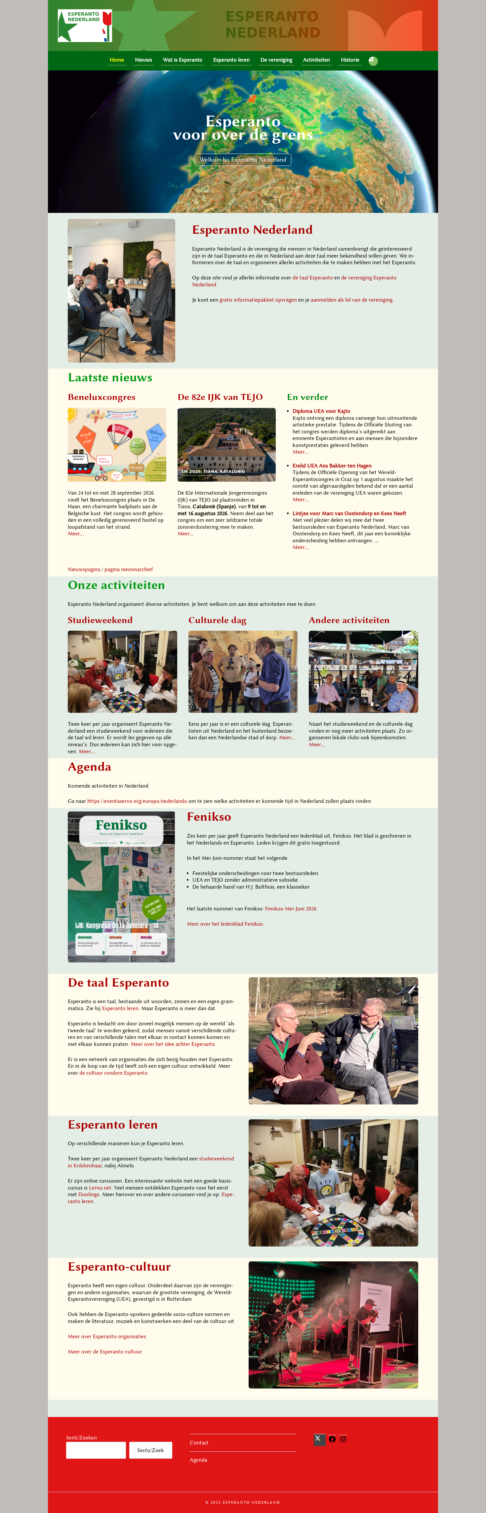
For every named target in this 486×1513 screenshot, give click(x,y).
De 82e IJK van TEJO (220, 396)
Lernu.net (100, 1188)
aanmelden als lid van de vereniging (351, 300)
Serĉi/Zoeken (81, 1438)
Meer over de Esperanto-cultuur (105, 1351)
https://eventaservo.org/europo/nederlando (137, 801)
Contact (199, 1443)
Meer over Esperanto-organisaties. (107, 1336)
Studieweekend (100, 619)
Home (117, 60)
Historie (350, 60)
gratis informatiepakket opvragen (258, 300)
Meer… (76, 533)
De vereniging (276, 60)
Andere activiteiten (349, 619)
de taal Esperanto (313, 277)
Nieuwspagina (84, 569)
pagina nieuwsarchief (128, 569)
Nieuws (143, 60)
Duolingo (89, 1194)
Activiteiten (316, 60)
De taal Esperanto (118, 982)
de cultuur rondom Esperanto (113, 1073)
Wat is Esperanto (182, 60)
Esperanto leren (231, 60)
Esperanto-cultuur (119, 1266)
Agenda (89, 766)
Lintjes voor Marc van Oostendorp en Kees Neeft (349, 513)
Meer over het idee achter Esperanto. (173, 1044)
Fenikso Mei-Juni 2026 (290, 908)
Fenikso (209, 816)
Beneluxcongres (102, 396)
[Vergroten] (166, 227)
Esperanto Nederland (252, 229)
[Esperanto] (373, 61)
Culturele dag (217, 619)
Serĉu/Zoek (150, 1450)
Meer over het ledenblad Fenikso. (225, 924)
